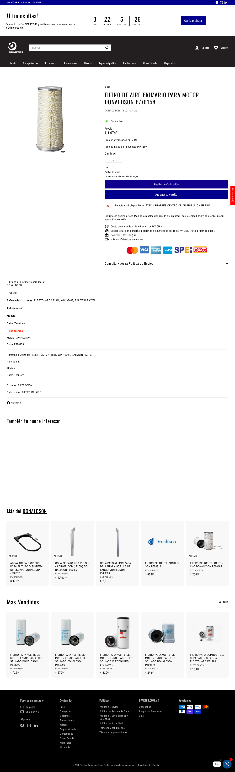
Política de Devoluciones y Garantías (113, 717)
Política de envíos (108, 707)
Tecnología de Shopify (148, 765)
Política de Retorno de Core (114, 711)
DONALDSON (112, 110)
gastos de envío (112, 172)
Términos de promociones (113, 732)
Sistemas (50, 63)
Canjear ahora (193, 20)
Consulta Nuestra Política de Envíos (129, 263)
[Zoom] (50, 119)
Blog (141, 716)
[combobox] (70, 47)
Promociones (70, 63)
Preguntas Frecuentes (151, 711)
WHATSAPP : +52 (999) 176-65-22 (24, 2)
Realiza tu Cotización (24, 491)
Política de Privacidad (111, 723)
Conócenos (145, 707)
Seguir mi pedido (107, 63)
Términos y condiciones (112, 728)
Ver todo (223, 602)
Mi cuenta (65, 747)
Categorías (29, 63)
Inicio (13, 63)
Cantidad (110, 153)
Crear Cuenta (150, 63)
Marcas (88, 63)
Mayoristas (170, 63)
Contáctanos (129, 63)
